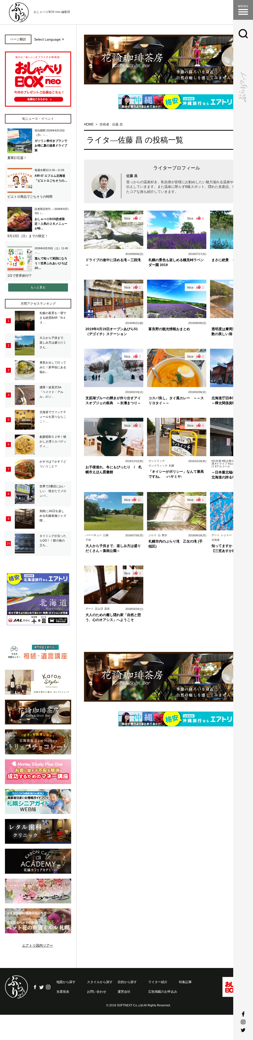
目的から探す (127, 982)
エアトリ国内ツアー (37, 945)
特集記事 (185, 982)
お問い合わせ (96, 991)
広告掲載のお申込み (162, 991)
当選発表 (62, 991)
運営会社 (124, 991)
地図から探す (66, 982)
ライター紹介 (158, 982)
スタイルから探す (100, 982)
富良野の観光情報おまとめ (169, 329)
